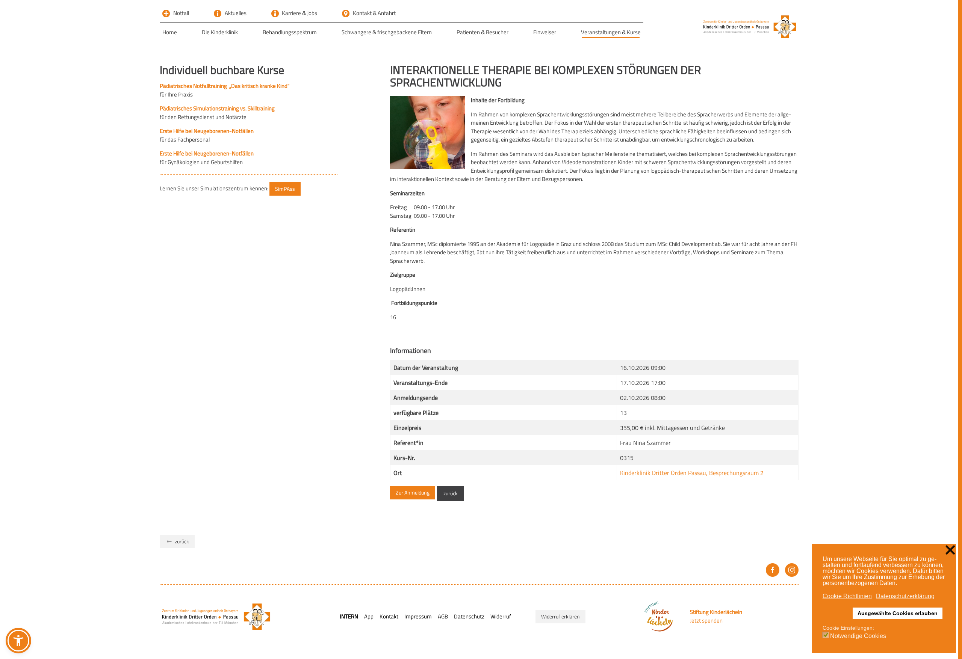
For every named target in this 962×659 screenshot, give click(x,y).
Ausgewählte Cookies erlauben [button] (898, 613)
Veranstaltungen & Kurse (611, 32)
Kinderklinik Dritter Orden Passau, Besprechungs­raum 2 (692, 472)
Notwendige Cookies (858, 636)
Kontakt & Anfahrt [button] (374, 13)
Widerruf (500, 616)
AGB (443, 616)
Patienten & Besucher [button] (482, 32)
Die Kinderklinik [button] (220, 32)
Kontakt (389, 616)
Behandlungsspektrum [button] (290, 32)
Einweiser (544, 32)
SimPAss (285, 189)
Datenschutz (469, 616)
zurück (450, 493)
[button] (18, 640)
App (369, 616)
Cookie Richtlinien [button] (847, 596)
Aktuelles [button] (236, 13)
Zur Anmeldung (413, 492)
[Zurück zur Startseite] (750, 26)
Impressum (418, 616)
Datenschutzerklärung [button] (905, 596)
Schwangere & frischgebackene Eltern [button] (387, 32)
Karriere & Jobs (299, 13)
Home (169, 32)
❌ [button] (950, 550)
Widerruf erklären (560, 616)
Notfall (181, 13)
